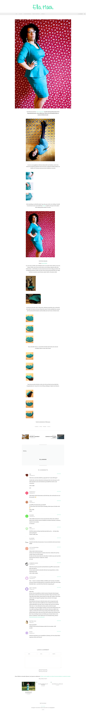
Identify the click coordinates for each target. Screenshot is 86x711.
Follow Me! (43, 706)
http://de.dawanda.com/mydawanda (36, 617)
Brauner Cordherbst (35, 436)
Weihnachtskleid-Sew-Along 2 (50, 437)
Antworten (59, 473)
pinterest (44, 426)
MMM (44, 205)
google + (49, 426)
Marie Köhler (44, 263)
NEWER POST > (54, 435)
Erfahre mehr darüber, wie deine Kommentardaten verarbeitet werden (55, 676)
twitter (40, 426)
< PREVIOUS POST (32, 435)
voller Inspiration (40, 111)
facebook (36, 426)
